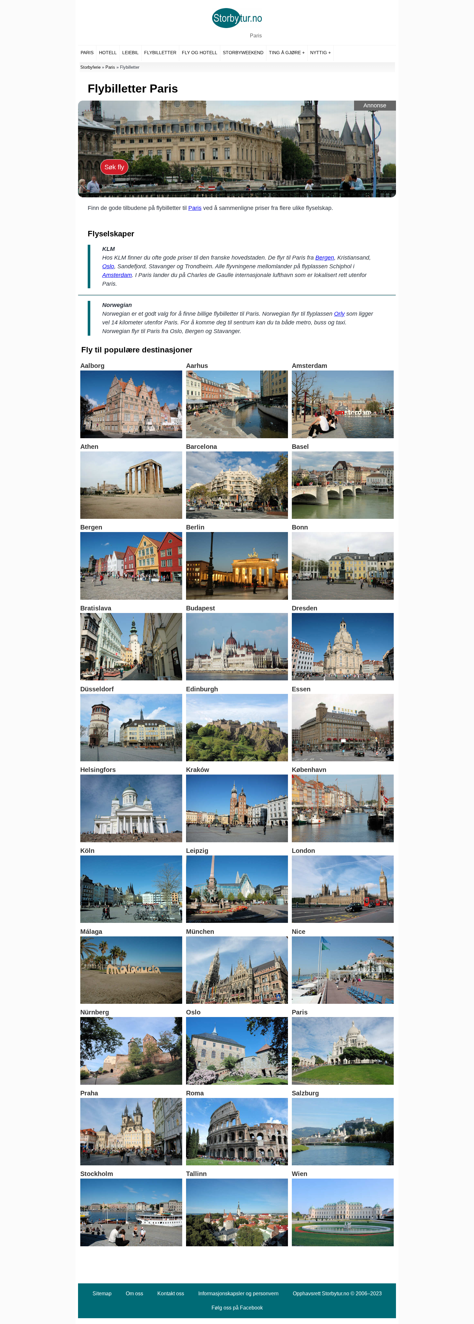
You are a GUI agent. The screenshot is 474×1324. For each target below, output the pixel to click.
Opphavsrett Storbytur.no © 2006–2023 (337, 1293)
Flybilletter (160, 52)
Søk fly (114, 167)
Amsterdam (117, 275)
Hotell (108, 52)
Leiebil (130, 52)
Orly (339, 314)
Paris (256, 35)
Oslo (108, 266)
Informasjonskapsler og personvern (238, 1293)
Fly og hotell (199, 52)
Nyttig (318, 52)
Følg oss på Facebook (237, 1307)
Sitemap (102, 1293)
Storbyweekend (243, 52)
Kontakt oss (170, 1293)
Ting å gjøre (285, 52)
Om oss (134, 1293)
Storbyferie (90, 67)
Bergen (324, 257)
